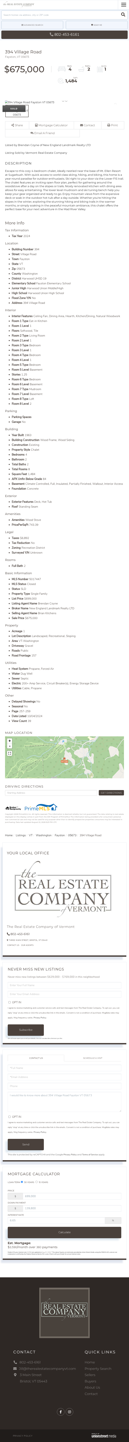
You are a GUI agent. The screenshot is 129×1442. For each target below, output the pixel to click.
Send (25, 1144)
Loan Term (14, 1182)
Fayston (60, 835)
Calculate (64, 1232)
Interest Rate (16, 1215)
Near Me (97, 25)
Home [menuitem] (90, 1362)
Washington (44, 835)
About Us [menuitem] (92, 1387)
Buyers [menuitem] (90, 1381)
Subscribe (26, 1029)
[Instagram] (69, 1412)
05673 (72, 835)
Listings (21, 835)
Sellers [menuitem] (90, 1375)
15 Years (43, 1182)
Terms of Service (90, 1154)
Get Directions (111, 792)
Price (11, 1190)
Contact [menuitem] (91, 1394)
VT (31, 835)
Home (9, 835)
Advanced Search (33, 25)
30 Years (29, 1182)
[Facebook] (60, 1412)
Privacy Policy (40, 1017)
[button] (123, 15)
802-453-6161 (66, 34)
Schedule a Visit (92, 1058)
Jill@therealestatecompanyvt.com (47, 1369)
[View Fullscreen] (9, 753)
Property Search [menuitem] (98, 1369)
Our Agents (27, 945)
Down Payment (17, 1202)
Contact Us (13, 945)
